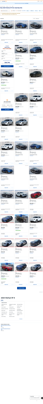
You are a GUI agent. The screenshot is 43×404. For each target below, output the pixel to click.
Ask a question (7, 109)
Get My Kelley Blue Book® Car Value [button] (7, 60)
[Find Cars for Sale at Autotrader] (4, 1)
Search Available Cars (7, 66)
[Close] (39, 396)
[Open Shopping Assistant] (42, 398)
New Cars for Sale (2, 6)
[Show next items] (41, 11)
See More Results (21, 288)
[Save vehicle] (13, 21)
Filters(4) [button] (14, 10)
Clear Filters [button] (24, 10)
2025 (12, 6)
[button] (38, 1)
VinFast (7, 6)
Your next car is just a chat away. (21, 3)
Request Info (6, 42)
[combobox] (5, 11)
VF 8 (10, 6)
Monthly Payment (4, 50)
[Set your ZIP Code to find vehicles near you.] (22, 8)
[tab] (2, 300)
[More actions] (12, 42)
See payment (2, 34)
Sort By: (34, 18)
